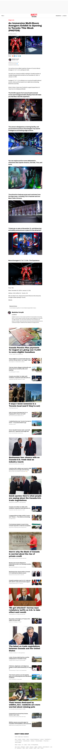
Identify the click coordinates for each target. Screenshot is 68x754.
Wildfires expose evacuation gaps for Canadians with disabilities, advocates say (20, 723)
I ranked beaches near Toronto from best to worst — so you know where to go (20, 422)
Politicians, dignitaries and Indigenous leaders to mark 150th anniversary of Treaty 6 (20, 667)
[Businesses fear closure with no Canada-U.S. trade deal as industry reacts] (25, 446)
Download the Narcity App (34, 739)
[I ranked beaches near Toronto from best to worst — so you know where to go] (37, 423)
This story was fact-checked (12, 63)
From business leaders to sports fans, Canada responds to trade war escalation (20, 525)
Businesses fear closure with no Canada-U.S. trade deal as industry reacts (24, 459)
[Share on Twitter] (16, 56)
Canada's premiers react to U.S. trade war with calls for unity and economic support (20, 581)
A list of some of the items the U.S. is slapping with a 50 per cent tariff (18, 413)
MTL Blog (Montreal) (35, 744)
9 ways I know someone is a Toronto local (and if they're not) (24, 405)
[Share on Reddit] (13, 56)
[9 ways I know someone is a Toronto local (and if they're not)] (25, 393)
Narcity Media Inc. (26, 736)
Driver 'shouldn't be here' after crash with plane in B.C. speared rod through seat (19, 430)
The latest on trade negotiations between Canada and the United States (24, 648)
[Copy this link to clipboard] (20, 56)
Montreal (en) (19, 748)
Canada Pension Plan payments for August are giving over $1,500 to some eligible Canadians (25, 350)
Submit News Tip (47, 739)
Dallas (24, 748)
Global (29, 744)
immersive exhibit (20, 73)
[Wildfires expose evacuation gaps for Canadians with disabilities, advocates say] (37, 724)
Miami (27, 748)
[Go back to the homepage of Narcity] (34, 15)
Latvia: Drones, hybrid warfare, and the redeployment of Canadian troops (19, 658)
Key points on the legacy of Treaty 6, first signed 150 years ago (19, 619)
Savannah (31, 748)
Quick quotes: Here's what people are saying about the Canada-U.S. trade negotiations (25, 498)
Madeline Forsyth (15, 59)
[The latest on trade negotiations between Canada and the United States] (25, 635)
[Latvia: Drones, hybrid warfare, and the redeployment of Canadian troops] (37, 659)
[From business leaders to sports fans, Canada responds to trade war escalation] (37, 526)
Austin (38, 748)
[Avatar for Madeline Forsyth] (9, 312)
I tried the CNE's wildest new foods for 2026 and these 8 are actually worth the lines (20, 469)
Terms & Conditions (18, 742)
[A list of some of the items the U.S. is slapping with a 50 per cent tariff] (37, 414)
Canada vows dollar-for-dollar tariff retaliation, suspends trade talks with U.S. (19, 377)
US (22, 744)
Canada (19, 744)
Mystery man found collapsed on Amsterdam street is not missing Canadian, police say (20, 564)
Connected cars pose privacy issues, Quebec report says (18, 714)
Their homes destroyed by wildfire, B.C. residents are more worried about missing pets (24, 704)
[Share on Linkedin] (14, 56)
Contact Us (42, 739)
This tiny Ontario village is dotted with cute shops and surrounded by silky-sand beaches (20, 369)
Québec (25, 744)
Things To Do (11, 20)
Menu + (3, 15)
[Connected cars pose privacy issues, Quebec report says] (37, 715)
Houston (42, 748)
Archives (23, 739)
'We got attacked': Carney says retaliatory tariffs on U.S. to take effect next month (24, 610)
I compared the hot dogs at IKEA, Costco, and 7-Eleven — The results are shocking (19, 516)
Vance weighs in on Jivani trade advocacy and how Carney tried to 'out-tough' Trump (20, 359)
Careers (27, 739)
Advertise (19, 739)
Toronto (34, 16)
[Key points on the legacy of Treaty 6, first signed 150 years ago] (37, 621)
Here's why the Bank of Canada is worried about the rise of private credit (24, 554)
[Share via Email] (18, 56)
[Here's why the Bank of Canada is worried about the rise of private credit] (25, 541)
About (16, 739)
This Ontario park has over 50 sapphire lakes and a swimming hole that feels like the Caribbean (20, 676)
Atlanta (35, 748)
